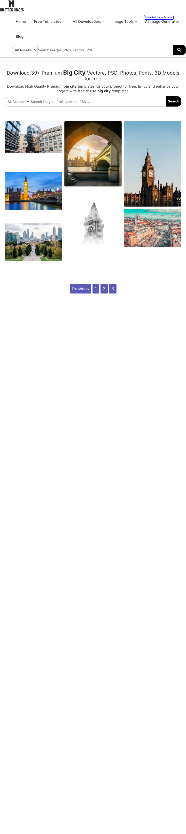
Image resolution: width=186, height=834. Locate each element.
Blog (19, 36)
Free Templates (48, 21)
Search (173, 101)
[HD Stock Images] (12, 10)
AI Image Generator (162, 20)
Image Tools (124, 21)
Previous (80, 288)
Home (21, 21)
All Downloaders (87, 21)
